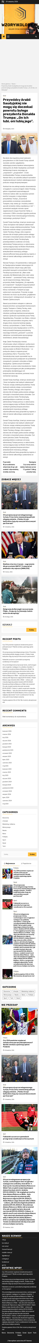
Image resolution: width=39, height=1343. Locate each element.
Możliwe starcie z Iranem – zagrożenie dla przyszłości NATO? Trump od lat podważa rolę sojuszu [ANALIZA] (18, 566)
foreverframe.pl (7, 1249)
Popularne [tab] (27, 863)
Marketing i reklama (8, 824)
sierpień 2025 (6, 756)
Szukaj (7, 624)
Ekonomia (5, 818)
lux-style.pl (5, 1243)
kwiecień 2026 (7, 731)
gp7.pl (4, 1265)
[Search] (36, 37)
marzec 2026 (6, 734)
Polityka (5, 837)
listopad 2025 (6, 747)
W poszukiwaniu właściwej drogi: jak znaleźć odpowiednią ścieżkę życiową (10, 467)
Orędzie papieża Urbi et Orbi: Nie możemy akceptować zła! (24, 975)
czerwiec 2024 (7, 800)
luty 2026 (5, 737)
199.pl (4, 1240)
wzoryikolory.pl (20, 25)
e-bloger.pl (5, 1259)
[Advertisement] (19, 60)
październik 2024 (7, 788)
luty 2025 (5, 775)
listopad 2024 (6, 785)
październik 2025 (7, 750)
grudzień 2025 (7, 744)
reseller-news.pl (7, 1252)
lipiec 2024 (5, 797)
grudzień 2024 (7, 781)
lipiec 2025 (5, 759)
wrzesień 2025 (7, 753)
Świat (4, 95)
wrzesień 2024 (7, 791)
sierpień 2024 (6, 794)
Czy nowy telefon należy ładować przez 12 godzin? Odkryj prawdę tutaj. (28, 467)
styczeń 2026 (6, 740)
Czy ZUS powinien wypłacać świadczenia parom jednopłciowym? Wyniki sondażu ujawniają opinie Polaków (17, 647)
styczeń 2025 (6, 778)
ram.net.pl (5, 1246)
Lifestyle (5, 821)
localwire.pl (5, 1262)
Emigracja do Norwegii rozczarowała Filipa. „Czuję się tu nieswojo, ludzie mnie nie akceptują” (18, 611)
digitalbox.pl (6, 1255)
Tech (4, 846)
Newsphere (12, 1341)
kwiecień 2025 (7, 769)
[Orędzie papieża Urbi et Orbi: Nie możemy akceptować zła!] (7, 974)
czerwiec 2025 (7, 763)
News (4, 833)
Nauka (4, 830)
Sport (4, 840)
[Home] (4, 36)
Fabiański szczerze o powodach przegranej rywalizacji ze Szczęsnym (23, 905)
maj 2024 (5, 804)
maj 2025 (5, 766)
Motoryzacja (6, 827)
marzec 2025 (6, 772)
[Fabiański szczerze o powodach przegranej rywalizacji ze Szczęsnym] (7, 904)
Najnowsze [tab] (10, 863)
